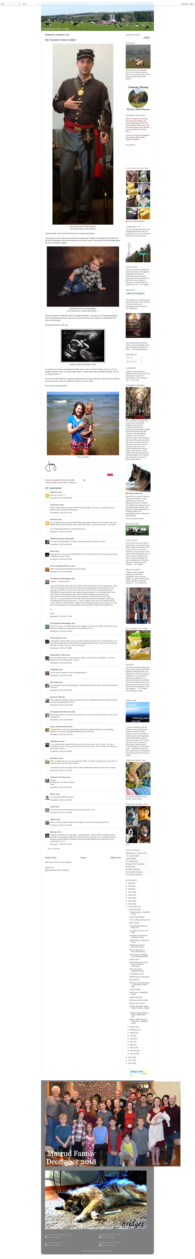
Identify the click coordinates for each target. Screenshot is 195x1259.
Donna (52, 794)
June (132, 1039)
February (133, 1050)
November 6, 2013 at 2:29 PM (61, 787)
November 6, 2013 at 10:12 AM (61, 705)
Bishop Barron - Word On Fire (136, 853)
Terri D (52, 807)
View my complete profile (135, 518)
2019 (130, 886)
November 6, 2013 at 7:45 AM (61, 648)
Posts (130, 358)
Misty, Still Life (135, 980)
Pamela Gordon (56, 638)
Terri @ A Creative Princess (60, 566)
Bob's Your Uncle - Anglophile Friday (137, 970)
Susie (52, 551)
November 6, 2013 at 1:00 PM (61, 751)
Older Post (115, 857)
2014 (130, 901)
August (132, 1033)
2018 (130, 889)
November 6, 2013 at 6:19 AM (61, 532)
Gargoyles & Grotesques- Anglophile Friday (139, 936)
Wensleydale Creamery (134, 872)
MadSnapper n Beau (58, 655)
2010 (130, 1063)
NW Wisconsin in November (139, 977)
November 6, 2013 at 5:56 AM (61, 498)
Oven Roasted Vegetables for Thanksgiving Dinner (139, 955)
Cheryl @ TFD (55, 697)
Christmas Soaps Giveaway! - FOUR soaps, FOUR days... (140, 984)
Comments (132, 361)
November (134, 909)
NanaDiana (54, 758)
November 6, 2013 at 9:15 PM (61, 825)
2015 (130, 898)
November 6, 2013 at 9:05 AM (61, 690)
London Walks (131, 858)
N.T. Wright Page (132, 861)
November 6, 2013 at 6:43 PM (61, 800)
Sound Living (130, 866)
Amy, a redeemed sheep (59, 726)
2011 (130, 1060)
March (132, 1048)
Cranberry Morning (135, 493)
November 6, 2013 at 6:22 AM (61, 544)
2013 (130, 904)
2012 (130, 1057)
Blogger (110, 1251)
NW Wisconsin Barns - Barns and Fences (137, 946)
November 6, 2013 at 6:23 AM (61, 559)
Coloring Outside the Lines (60, 712)
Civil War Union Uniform (59, 482)
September (134, 1030)
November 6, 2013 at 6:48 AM (61, 572)
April (132, 1045)
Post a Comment (54, 849)
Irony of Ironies (135, 989)
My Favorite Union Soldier (139, 1000)
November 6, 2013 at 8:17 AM (61, 675)
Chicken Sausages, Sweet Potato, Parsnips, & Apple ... (139, 1008)
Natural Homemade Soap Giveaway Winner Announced (139, 964)
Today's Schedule (136, 997)
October (133, 1027)
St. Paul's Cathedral (133, 869)
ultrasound (72, 482)
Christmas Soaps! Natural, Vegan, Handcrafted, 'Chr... (139, 1014)
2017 (130, 892)
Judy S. (53, 819)
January (133, 1053)
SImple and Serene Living (60, 538)
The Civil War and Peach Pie (140, 920)
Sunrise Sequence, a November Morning (137, 951)
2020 (130, 883)
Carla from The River (58, 777)
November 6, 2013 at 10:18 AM (61, 720)
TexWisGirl (54, 669)
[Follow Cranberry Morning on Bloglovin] (135, 294)
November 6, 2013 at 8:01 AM (61, 663)
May (131, 1042)
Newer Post (50, 857)
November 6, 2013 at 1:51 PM (61, 770)
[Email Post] (84, 480)
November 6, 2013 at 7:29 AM (61, 631)
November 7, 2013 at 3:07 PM (61, 844)
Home (83, 857)
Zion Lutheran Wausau (134, 875)
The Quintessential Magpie (60, 578)
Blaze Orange (134, 923)
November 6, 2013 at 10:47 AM (61, 734)
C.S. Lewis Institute (132, 856)
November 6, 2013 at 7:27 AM (61, 616)
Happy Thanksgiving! (137, 917)
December (134, 906)
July (131, 1036)
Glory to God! (134, 959)
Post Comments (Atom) (63, 862)
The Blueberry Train (137, 974)
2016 (130, 895)
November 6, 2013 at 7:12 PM (61, 812)
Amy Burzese (55, 741)
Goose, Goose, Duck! (137, 1003)
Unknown (54, 492)
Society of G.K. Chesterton (135, 864)
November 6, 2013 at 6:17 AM (61, 513)
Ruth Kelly (54, 682)
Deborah (53, 832)
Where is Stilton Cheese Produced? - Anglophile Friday (139, 1021)
